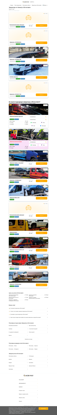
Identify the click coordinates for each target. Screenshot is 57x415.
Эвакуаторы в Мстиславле (36, 5)
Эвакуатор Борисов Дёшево (16, 141)
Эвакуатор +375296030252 (15, 42)
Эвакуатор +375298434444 (15, 180)
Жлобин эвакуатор (14, 76)
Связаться (41, 25)
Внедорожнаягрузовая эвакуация (17, 24)
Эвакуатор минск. (13, 232)
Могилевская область (26, 5)
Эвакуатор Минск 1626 (14, 197)
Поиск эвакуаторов (17, 5)
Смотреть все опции (28, 339)
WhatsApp (34, 122)
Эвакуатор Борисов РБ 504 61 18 (17, 249)
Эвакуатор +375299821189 (15, 59)
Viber (44, 122)
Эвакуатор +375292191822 (15, 284)
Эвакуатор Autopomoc (14, 266)
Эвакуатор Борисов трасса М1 (16, 116)
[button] (47, 109)
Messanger (44, 125)
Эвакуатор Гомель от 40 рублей (16, 162)
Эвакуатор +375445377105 (15, 94)
